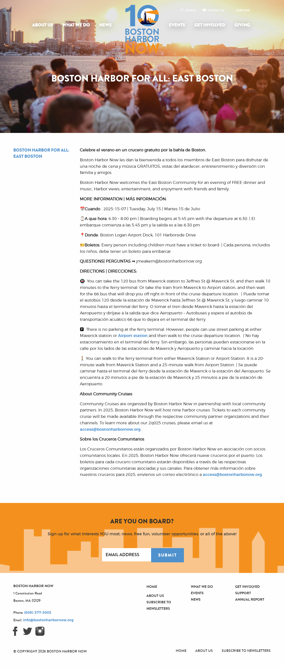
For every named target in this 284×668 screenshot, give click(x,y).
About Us (42, 25)
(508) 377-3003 (37, 612)
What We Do (76, 25)
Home (151, 586)
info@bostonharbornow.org (48, 620)
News (105, 25)
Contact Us (216, 10)
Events (177, 25)
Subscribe (243, 10)
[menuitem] (43, 25)
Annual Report (249, 599)
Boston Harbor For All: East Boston (41, 153)
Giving (242, 25)
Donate (190, 10)
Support (243, 593)
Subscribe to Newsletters (246, 650)
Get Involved (209, 25)
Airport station (133, 336)
